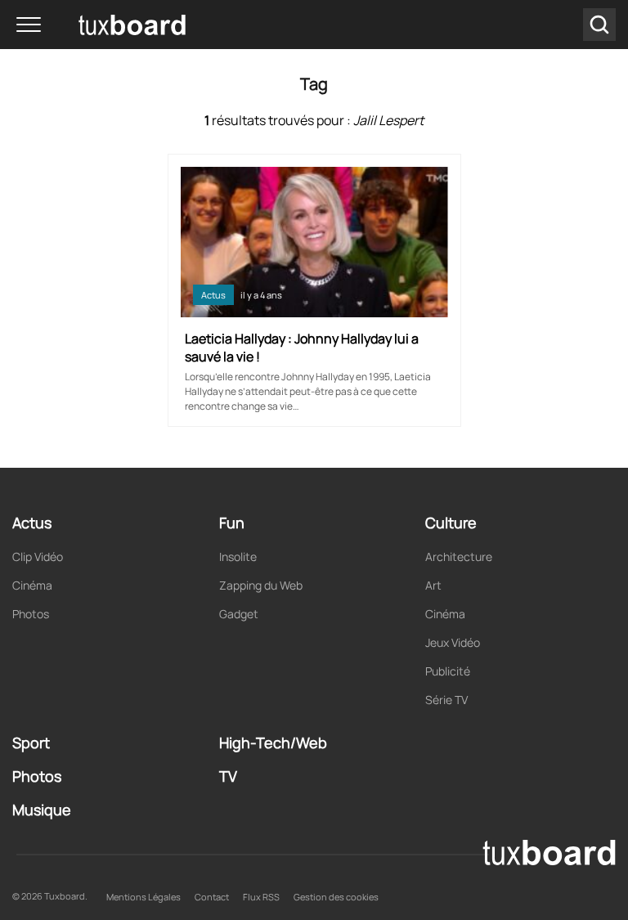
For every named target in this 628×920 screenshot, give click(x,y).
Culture (451, 522)
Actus (213, 295)
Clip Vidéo (37, 556)
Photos (30, 614)
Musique (41, 809)
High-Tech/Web (273, 742)
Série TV (446, 699)
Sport (31, 742)
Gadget (238, 614)
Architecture (458, 556)
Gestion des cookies (336, 897)
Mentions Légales (143, 897)
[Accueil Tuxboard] (106, 24)
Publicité (447, 671)
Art (433, 585)
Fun (231, 522)
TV (228, 776)
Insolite (238, 556)
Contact (212, 897)
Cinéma (32, 585)
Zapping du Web (261, 585)
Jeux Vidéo (452, 642)
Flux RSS (261, 897)
